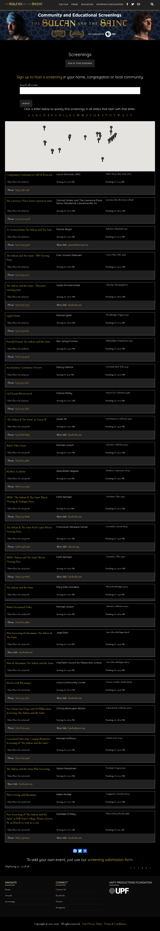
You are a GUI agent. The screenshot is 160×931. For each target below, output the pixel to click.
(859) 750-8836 (22, 516)
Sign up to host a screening (39, 77)
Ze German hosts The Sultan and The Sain (29, 229)
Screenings (10, 901)
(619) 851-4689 (22, 460)
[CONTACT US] (138, 4)
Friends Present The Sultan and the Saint (28, 341)
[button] (114, 136)
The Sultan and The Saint (23, 6)
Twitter (59, 901)
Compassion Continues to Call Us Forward (29, 174)
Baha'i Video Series (16, 445)
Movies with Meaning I (18, 683)
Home (8, 889)
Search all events (29, 85)
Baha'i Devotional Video (19, 607)
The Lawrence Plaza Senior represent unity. (29, 200)
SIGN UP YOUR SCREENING (80, 63)
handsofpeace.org (76, 728)
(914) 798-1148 (22, 190)
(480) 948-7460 (22, 546)
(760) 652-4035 (22, 728)
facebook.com (75, 304)
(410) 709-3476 (22, 244)
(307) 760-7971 (22, 304)
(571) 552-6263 (22, 330)
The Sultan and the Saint (19, 587)
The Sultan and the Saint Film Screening (28, 769)
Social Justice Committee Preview (24, 367)
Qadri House (13, 315)
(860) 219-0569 (22, 486)
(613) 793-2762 (22, 698)
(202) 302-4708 (22, 218)
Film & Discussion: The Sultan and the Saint (29, 663)
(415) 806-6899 (22, 434)
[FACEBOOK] (127, 4)
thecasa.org (73, 546)
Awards (8, 895)
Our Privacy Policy (92, 923)
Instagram (60, 907)
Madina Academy (16, 471)
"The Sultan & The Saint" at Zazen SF (26, 419)
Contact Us (61, 889)
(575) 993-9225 (22, 274)
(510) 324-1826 (22, 408)
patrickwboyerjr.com (78, 244)
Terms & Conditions (115, 923)
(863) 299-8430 (22, 837)
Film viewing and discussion (21, 794)
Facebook (60, 895)
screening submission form (110, 859)
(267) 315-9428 (22, 356)
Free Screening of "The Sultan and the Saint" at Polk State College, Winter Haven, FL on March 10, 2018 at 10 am (29, 818)
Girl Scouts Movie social (19, 393)
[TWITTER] (132, 4)
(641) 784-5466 (22, 758)
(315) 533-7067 (22, 382)
